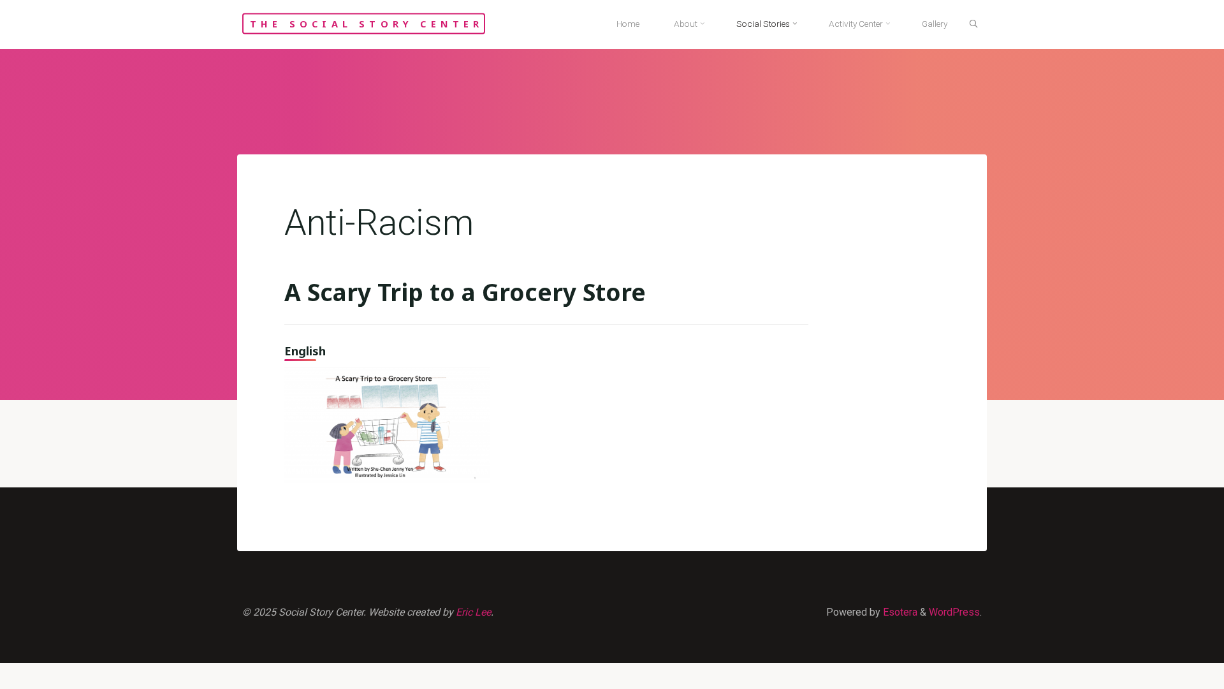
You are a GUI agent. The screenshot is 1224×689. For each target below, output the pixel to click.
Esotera (898, 612)
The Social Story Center (367, 23)
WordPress (954, 612)
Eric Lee (473, 612)
